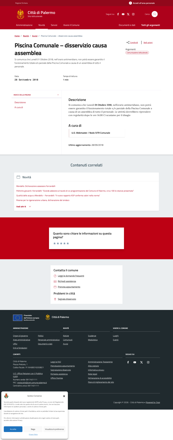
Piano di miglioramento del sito (101, 382)
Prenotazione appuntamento (63, 365)
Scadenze (92, 335)
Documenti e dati (127, 25)
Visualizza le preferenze (54, 429)
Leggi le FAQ (56, 361)
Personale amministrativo (49, 339)
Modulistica (93, 339)
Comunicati (67, 339)
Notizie (66, 335)
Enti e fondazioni (20, 347)
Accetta (13, 429)
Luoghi (116, 335)
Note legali (92, 373)
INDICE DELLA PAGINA (22, 94)
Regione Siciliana (21, 3)
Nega (33, 429)
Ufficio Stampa (57, 378)
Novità (42, 25)
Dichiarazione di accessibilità (100, 378)
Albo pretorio (93, 365)
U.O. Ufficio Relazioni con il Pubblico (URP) (28, 375)
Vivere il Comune (71, 25)
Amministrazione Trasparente (100, 361)
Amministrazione (24, 25)
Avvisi (65, 343)
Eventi (115, 339)
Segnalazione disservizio (61, 369)
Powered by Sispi (153, 402)
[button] (64, 396)
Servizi (54, 25)
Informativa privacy (96, 369)
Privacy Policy (33, 434)
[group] (86, 193)
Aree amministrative (21, 339)
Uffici (15, 343)
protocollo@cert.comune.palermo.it (32, 382)
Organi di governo (20, 335)
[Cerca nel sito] (155, 14)
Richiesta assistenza (59, 373)
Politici (40, 335)
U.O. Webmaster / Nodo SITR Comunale (91, 132)
